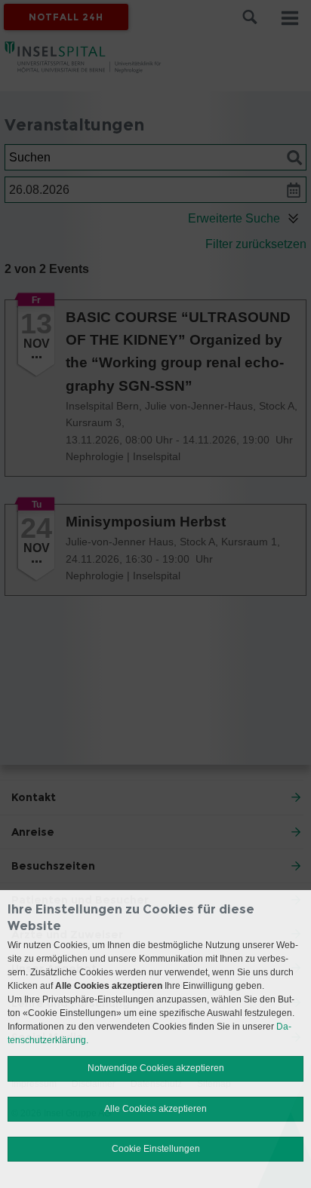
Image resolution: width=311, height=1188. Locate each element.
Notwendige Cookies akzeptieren (156, 1068)
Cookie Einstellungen (156, 1148)
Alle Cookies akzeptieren (155, 1109)
